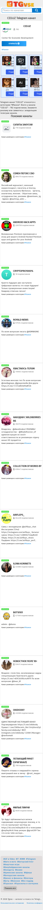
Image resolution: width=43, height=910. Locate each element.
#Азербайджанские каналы (16, 867)
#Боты (6, 881)
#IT (17, 859)
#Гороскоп (8, 883)
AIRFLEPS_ (18, 514)
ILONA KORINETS (22, 563)
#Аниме (18, 870)
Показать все (10, 888)
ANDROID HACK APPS (24, 222)
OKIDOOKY (18, 709)
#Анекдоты (8, 870)
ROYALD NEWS (20, 319)
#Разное (5, 50)
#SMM (22, 859)
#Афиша (28, 872)
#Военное (15, 881)
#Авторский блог (25, 862)
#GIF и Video (9, 859)
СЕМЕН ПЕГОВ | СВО (23, 173)
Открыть (13, 43)
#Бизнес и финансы (13, 878)
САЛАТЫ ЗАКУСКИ (22, 124)
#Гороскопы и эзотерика (26, 883)
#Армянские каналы (13, 872)
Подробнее (13, 72)
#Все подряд (27, 881)
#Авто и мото (9, 862)
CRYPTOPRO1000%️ (23, 270)
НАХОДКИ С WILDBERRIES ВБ (27, 419)
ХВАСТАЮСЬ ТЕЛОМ (24, 368)
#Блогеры (28, 878)
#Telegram (31, 859)
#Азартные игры (11, 864)
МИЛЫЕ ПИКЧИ (21, 807)
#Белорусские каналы (13, 875)
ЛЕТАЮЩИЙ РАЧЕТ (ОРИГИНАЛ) (23, 760)
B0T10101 (18, 612)
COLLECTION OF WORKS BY (27, 466)
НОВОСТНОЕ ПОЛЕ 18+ (25, 661)
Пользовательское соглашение (12, 903)
